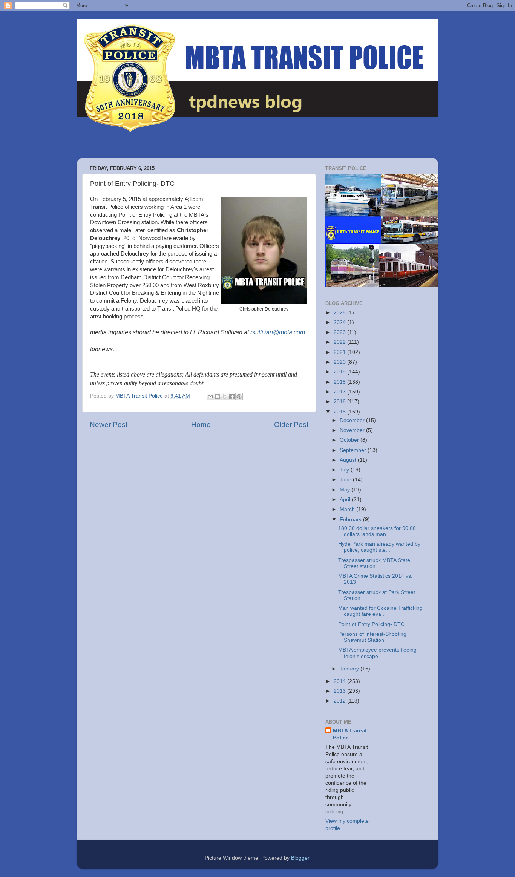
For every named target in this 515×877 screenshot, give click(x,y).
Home (201, 425)
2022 (340, 342)
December (353, 420)
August (349, 460)
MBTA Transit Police (350, 734)
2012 (340, 701)
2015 (340, 412)
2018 (340, 382)
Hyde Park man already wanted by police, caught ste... (379, 547)
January (350, 669)
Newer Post (108, 425)
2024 (340, 322)
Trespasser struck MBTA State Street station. (374, 563)
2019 (340, 372)
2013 (340, 691)
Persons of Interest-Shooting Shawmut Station (372, 637)
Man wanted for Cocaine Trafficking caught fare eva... (380, 611)
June (346, 479)
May (345, 490)
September (354, 450)
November (353, 430)
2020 (340, 362)
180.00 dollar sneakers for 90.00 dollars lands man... (377, 531)
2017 (340, 392)
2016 (340, 401)
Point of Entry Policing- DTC (371, 624)
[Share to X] (224, 396)
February (351, 519)
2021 (340, 352)
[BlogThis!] (217, 396)
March (348, 509)
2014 (340, 681)
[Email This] (210, 396)
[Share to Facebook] (232, 396)
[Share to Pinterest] (239, 396)
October (350, 440)
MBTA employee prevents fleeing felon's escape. (377, 653)
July (345, 470)
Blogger (300, 858)
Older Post (291, 425)
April (346, 499)
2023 (340, 332)
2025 (340, 312)
